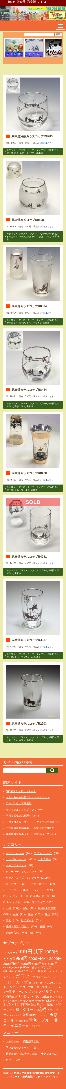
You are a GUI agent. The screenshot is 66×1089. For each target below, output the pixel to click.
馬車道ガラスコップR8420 (29, 473)
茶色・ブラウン (27, 153)
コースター (12, 883)
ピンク (54, 997)
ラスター (28, 1000)
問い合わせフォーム (17, 1047)
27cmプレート (10, 952)
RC (39, 967)
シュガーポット (38, 883)
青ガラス (23, 1020)
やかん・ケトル (15, 853)
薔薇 (25, 1015)
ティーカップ (21, 991)
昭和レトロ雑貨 (47, 908)
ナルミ (35, 992)
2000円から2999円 (45, 958)
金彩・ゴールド (22, 490)
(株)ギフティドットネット (21, 791)
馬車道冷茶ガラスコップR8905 (32, 136)
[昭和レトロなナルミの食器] (34, 57)
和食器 (31, 1)
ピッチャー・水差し (42, 889)
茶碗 (42, 926)
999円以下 (53, 150)
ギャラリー (12, 1041)
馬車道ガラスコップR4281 (29, 556)
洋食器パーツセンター (46, 833)
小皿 (16, 1004)
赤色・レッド (39, 1015)
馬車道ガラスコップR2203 (29, 723)
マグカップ (38, 902)
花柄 (42, 1009)
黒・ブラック (33, 1025)
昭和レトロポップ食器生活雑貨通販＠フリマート (31, 1073)
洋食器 (21, 1)
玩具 (8, 920)
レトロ (41, 1)
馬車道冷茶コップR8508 (28, 219)
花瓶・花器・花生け (17, 926)
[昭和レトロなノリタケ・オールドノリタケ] (14, 57)
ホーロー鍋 (48, 895)
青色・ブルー (41, 1020)
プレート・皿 (20, 895)
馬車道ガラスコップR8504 (29, 306)
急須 (25, 908)
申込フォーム (49, 1053)
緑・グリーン (26, 1010)
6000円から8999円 (12, 967)
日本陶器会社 (27, 1004)
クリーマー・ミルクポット (21, 871)
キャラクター (50, 977)
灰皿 (47, 914)
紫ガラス (41, 1004)
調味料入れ (12, 932)
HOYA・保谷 (30, 967)
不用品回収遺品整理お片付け (22, 815)
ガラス (10, 153)
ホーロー (17, 1000)
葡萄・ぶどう (16, 1015)
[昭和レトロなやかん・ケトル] (54, 57)
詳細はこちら (47, 143)
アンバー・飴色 (34, 971)
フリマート (13, 1076)
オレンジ (49, 971)
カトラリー (44, 859)
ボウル (17, 902)
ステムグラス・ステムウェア (43, 983)
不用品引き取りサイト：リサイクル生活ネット (33, 821)
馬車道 (39, 153)
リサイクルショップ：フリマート (25, 809)
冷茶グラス (19, 406)
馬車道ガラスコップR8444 (29, 389)
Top (10, 1)
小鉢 (8, 908)
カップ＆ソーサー (16, 859)
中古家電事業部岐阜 (17, 827)
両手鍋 (38, 1001)
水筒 (15, 914)
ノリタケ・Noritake (31, 996)
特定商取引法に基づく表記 (21, 1053)
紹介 (8, 1059)
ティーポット (13, 889)
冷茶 (16, 153)
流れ (36, 1047)
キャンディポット (16, 865)
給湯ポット (27, 920)
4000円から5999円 (45, 963)
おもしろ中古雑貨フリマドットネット (28, 797)
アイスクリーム (43, 853)
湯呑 (30, 914)
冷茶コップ (31, 236)
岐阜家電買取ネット (17, 833)
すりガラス (12, 236)
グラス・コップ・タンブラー (33, 150)
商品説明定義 (31, 1041)
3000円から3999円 (17, 964)
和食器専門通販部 (44, 827)
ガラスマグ (37, 977)
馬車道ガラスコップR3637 (29, 640)
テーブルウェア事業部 (19, 803)
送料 (18, 1059)
